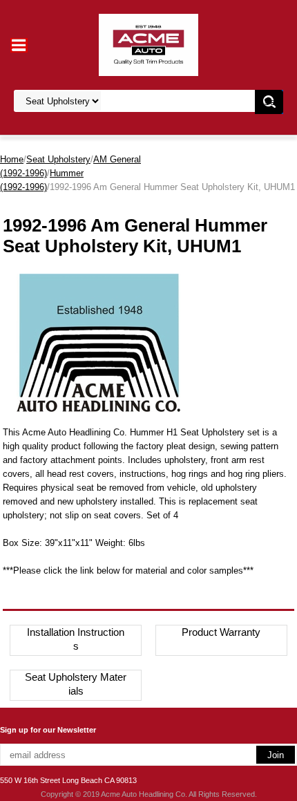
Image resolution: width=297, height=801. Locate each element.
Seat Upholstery (58, 159)
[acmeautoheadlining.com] (148, 44)
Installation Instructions (75, 639)
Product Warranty (221, 632)
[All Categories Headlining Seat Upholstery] (141, 101)
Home (11, 159)
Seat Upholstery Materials (75, 684)
